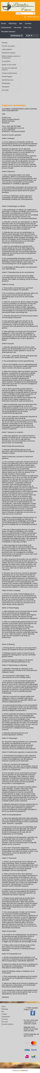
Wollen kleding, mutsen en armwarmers (11, 57)
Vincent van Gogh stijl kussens (9, 69)
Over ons (27, 27)
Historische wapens (8, 53)
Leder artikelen (7, 49)
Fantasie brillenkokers (9, 73)
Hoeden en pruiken (8, 46)
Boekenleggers (7, 76)
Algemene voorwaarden (17, 1067)
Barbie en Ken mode (9, 64)
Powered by (20, 1070)
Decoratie (5, 90)
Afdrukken (5, 997)
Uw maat (17, 27)
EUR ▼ (29, 36)
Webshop (13, 23)
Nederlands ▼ (17, 36)
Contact (28, 23)
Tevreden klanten (8, 32)
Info (20, 23)
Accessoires (6, 61)
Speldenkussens (7, 80)
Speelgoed (5, 87)
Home (3, 23)
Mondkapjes (6, 83)
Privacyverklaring (33, 1067)
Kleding (4, 42)
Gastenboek (6, 27)
